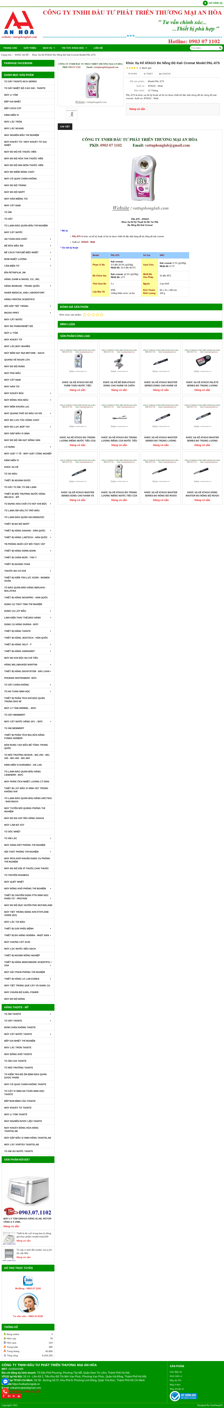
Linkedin (166, 74)
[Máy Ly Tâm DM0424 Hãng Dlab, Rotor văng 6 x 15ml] (28, 1190)
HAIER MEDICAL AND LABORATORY (24, 292)
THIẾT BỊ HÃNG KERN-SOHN (20, 550)
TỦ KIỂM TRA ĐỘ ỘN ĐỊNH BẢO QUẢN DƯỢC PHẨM (25, 1076)
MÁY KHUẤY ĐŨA (14, 393)
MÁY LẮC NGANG (14, 128)
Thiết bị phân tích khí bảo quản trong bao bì (24, 700)
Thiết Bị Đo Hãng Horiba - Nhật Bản (26, 935)
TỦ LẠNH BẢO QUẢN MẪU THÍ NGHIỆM (26, 225)
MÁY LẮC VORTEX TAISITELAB (21, 1144)
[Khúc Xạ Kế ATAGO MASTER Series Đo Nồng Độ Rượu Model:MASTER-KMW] (161, 471)
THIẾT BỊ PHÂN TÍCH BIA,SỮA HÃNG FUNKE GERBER (24, 736)
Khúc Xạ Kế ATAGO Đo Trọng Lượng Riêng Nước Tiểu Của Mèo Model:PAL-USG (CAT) (78, 440)
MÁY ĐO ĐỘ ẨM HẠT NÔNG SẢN (22, 440)
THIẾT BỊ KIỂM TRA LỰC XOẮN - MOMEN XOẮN (27, 579)
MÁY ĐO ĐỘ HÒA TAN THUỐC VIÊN (23, 158)
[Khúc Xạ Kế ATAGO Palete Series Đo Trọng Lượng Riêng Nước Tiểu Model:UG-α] (202, 361)
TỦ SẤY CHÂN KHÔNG (16, 684)
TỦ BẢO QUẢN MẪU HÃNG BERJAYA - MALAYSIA (25, 589)
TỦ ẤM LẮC (10, 838)
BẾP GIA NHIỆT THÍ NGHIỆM (19, 1040)
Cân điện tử (176, 1372)
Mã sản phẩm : (138, 81)
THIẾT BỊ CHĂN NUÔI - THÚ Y (20, 557)
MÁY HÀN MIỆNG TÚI (16, 198)
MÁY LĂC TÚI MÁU (14, 922)
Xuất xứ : (141, 86)
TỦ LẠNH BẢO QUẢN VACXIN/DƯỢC (24, 517)
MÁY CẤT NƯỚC (13, 232)
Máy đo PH (175, 1380)
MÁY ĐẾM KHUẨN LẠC (16, 406)
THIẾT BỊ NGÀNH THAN (17, 564)
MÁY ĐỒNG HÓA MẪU (16, 400)
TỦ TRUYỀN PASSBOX (16, 875)
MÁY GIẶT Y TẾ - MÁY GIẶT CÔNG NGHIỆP (28, 453)
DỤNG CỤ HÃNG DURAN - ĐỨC (21, 624)
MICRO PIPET (11, 312)
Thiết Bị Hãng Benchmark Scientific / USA (28, 964)
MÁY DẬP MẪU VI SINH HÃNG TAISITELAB (27, 1137)
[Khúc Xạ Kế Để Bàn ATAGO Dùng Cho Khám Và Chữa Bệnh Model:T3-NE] (119, 361)
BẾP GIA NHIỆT (12, 101)
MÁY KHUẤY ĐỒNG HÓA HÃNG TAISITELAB (21, 1129)
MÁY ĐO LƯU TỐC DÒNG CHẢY (21, 420)
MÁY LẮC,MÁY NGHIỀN (17, 346)
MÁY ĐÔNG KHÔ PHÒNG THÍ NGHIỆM (25, 888)
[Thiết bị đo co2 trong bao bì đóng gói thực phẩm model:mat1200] (9, 1244)
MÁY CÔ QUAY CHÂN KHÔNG (20, 178)
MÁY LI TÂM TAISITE (15, 1114)
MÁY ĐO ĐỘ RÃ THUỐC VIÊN (20, 151)
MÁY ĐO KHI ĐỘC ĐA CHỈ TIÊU (21, 658)
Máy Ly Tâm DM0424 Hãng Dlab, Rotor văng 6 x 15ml (27, 1220)
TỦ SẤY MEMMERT (14, 714)
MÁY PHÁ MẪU (12, 373)
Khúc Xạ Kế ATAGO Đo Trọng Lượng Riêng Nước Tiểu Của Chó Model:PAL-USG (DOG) (119, 495)
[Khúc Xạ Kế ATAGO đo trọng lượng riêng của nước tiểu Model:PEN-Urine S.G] (119, 416)
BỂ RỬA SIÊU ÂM (13, 245)
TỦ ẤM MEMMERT (14, 728)
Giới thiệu (30, 48)
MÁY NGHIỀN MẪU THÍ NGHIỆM (21, 135)
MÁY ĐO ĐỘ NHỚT (14, 192)
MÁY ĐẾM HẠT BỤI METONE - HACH (24, 353)
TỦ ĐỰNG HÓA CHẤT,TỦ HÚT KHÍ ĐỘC (25, 503)
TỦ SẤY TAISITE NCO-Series (20, 81)
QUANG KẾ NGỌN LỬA (17, 359)
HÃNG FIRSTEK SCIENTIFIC (19, 299)
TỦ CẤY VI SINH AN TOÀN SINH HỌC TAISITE (24, 1093)
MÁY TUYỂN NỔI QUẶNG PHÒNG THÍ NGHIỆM (24, 810)
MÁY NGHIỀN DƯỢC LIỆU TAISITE (23, 1121)
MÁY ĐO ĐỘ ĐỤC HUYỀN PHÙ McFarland (28, 905)
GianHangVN (216, 1405)
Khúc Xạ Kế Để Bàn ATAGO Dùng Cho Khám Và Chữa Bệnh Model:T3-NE (119, 385)
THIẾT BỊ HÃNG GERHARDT (19, 651)
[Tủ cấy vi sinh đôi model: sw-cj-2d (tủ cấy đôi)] (9, 1260)
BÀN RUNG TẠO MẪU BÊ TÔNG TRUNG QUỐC (26, 746)
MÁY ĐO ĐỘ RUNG (14, 366)
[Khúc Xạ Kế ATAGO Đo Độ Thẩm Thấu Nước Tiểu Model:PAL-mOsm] (78, 361)
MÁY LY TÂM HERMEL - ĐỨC (20, 708)
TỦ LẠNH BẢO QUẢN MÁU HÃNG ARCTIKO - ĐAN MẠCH (28, 800)
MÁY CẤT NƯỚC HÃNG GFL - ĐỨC (23, 721)
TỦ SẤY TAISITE (13, 1020)
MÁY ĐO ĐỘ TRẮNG (15, 185)
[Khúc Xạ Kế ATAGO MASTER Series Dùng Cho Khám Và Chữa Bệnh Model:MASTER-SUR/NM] (161, 361)
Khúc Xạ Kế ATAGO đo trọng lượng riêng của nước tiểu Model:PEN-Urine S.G (119, 440)
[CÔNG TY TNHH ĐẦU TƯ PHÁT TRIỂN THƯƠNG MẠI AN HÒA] (112, 43)
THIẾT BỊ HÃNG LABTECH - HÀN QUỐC (26, 537)
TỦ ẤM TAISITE (12, 1014)
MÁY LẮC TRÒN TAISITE (17, 1047)
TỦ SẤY (8, 219)
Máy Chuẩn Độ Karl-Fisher (21, 992)
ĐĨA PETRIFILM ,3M (15, 272)
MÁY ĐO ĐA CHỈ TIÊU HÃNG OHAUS (24, 818)
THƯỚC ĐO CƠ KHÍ (15, 571)
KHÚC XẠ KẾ (11, 467)
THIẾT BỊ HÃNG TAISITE (17, 631)
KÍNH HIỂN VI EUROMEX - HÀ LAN (23, 765)
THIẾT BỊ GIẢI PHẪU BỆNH (18, 928)
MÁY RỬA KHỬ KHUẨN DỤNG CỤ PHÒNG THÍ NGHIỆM (27, 860)
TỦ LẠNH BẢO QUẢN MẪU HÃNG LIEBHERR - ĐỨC (22, 773)
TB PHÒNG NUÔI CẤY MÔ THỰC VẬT (24, 544)
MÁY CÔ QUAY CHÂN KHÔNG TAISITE (25, 1084)
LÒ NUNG (9, 447)
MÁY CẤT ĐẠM (12, 205)
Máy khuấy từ (177, 1389)
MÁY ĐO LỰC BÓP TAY (17, 426)
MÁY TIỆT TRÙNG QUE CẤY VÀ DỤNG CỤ (27, 985)
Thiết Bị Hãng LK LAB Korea (21, 978)
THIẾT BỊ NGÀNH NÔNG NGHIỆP (22, 955)
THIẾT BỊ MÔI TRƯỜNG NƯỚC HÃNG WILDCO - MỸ (24, 495)
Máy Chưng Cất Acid (17, 942)
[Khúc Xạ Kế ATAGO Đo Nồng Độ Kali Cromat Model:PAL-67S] (90, 83)
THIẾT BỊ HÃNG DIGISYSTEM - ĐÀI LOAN (26, 671)
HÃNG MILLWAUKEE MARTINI (20, 664)
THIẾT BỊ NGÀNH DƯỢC (17, 480)
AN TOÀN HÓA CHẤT (15, 239)
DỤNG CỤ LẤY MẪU (15, 611)
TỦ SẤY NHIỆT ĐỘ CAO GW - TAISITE (24, 88)
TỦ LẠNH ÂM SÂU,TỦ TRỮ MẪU (22, 510)
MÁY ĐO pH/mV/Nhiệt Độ (18, 326)
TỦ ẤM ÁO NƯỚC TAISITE (18, 1151)
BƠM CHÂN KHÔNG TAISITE (20, 1027)
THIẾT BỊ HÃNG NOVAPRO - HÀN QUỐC (26, 597)
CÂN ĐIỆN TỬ (11, 265)
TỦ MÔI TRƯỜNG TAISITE (18, 1067)
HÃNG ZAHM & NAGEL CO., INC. (22, 279)
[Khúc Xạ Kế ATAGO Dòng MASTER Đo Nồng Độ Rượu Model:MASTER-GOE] (202, 471)
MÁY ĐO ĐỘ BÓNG (14, 999)
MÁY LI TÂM (11, 95)
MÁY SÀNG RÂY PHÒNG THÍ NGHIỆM (24, 845)
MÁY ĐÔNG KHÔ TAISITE (18, 1054)
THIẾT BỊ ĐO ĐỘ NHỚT (17, 524)
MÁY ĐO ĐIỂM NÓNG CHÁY (19, 172)
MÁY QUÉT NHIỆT (14, 881)
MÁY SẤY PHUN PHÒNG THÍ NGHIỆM (24, 972)
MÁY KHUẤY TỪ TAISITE (17, 1107)
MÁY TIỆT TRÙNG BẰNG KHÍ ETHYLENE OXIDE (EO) (26, 913)
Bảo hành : (140, 90)
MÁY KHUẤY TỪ (13, 339)
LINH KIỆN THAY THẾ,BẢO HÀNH (22, 617)
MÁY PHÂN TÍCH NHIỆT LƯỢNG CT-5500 (26, 781)
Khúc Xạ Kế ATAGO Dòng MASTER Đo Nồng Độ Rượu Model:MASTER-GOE (202, 495)
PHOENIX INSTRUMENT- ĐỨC (20, 678)
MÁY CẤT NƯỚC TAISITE (18, 1034)
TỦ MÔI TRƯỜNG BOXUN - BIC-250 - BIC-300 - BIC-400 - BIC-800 (27, 756)
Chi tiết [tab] (65, 126)
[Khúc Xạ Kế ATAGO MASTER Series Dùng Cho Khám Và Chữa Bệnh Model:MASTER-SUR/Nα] (78, 471)
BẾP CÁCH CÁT (12, 108)
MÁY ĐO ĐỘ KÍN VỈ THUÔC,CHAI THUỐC (26, 868)
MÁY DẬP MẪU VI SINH (17, 433)
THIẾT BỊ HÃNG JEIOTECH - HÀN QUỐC (26, 637)
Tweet (149, 74)
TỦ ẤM (8, 212)
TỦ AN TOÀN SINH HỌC (17, 691)
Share (133, 74)
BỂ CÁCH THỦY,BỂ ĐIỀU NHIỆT (21, 252)
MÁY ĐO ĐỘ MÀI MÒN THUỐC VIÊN (23, 165)
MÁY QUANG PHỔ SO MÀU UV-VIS (23, 413)
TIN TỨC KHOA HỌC (73, 48)
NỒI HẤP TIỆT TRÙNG (16, 306)
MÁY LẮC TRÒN (13, 121)
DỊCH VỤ (48, 48)
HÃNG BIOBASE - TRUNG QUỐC (22, 286)
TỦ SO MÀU (10, 473)
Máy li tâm (175, 1384)
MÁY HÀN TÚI (11, 386)
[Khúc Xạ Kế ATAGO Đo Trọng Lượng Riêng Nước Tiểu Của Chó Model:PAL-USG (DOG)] (119, 471)
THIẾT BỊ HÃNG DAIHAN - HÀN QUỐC (24, 530)
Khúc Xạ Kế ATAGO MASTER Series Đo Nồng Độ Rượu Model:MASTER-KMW (160, 495)
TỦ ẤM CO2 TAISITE (15, 1061)
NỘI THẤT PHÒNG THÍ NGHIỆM (21, 851)
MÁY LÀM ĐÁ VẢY (14, 825)
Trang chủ (10, 48)
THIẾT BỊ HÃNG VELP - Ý (17, 644)
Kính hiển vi (176, 1376)
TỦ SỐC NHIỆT (12, 831)
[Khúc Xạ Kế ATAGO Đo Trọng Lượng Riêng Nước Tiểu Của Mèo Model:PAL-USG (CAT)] (78, 416)
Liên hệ (98, 48)
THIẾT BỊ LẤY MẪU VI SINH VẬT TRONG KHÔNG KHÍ (26, 790)
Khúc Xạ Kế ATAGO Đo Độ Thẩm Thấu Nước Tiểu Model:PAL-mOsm (77, 385)
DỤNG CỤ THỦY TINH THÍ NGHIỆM (23, 604)
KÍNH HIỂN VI (11, 115)
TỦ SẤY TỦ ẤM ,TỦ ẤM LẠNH (20, 487)
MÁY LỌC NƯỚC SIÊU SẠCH (20, 948)
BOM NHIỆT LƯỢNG (15, 259)
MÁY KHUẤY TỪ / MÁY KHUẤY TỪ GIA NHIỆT (25, 143)
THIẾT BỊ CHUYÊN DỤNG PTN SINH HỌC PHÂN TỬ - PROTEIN (26, 897)
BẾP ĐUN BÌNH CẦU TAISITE (20, 1101)
